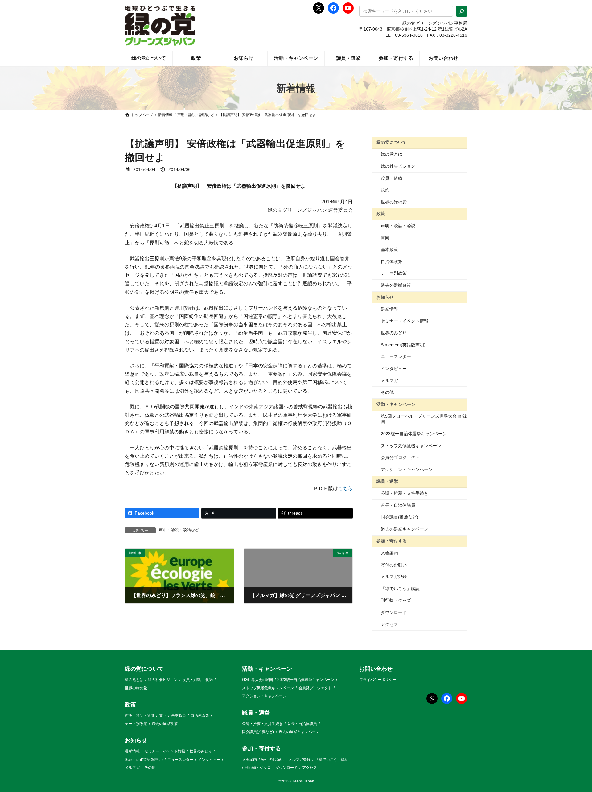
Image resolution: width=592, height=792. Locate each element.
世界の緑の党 (394, 201)
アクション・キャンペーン (407, 469)
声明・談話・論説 (398, 225)
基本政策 (389, 249)
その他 (387, 392)
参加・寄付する (391, 540)
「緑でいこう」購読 (400, 588)
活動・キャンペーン (395, 404)
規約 (385, 189)
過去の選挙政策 (396, 285)
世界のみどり (394, 332)
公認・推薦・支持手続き (404, 493)
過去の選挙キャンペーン (404, 529)
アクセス (389, 624)
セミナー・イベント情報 (404, 321)
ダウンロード (394, 612)
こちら (345, 488)
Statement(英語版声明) (403, 344)
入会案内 (389, 552)
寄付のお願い (394, 564)
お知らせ (385, 296)
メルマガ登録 (394, 576)
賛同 (385, 237)
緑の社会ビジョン (398, 166)
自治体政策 (391, 261)
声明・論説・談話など (179, 530)
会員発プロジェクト (400, 457)
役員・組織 (391, 178)
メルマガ (389, 380)
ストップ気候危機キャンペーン (411, 445)
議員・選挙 (387, 481)
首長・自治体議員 (398, 505)
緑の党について (391, 142)
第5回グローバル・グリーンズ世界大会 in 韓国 (424, 419)
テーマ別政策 (394, 273)
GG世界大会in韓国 (257, 680)
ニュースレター (396, 356)
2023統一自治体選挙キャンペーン (414, 433)
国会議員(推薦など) (399, 517)
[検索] (461, 11)
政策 (380, 213)
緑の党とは (391, 154)
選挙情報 (389, 308)
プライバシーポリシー (377, 680)
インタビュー (394, 368)
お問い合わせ (376, 669)
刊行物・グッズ (396, 600)
